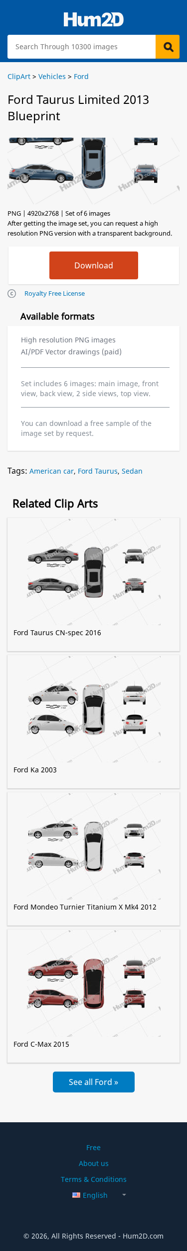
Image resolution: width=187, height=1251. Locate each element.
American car (51, 471)
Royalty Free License (54, 293)
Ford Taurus (98, 471)
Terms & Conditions (94, 1179)
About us (94, 1163)
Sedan (132, 471)
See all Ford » (93, 1082)
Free (93, 1147)
